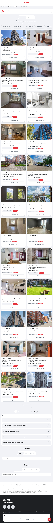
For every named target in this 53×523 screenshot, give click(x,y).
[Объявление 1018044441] (39, 38)
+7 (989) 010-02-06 (39, 120)
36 (34, 411)
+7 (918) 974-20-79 (39, 307)
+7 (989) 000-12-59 (39, 57)
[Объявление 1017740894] (39, 287)
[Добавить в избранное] (24, 31)
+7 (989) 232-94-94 (39, 88)
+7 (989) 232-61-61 (13, 275)
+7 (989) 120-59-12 (13, 120)
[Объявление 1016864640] (13, 318)
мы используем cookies (18, 516)
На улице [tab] (26, 469)
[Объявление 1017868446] (13, 256)
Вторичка (17, 26)
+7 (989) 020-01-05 (13, 337)
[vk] (4, 507)
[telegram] (13, 507)
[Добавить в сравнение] (24, 34)
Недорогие (6, 26)
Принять (27, 519)
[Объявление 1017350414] (39, 226)
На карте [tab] (32, 17)
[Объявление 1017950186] (13, 226)
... (31, 411)
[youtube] (8, 507)
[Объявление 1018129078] (13, 132)
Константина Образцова (9, 474)
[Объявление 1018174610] (39, 69)
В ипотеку (40, 26)
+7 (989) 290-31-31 (13, 151)
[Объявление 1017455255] (13, 380)
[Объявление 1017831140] (39, 256)
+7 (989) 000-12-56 (13, 307)
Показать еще (26, 406)
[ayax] (6, 500)
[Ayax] (26, 2)
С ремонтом (29, 26)
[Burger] (51, 3)
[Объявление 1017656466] (13, 349)
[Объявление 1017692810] (13, 287)
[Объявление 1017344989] (39, 349)
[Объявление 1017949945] (39, 132)
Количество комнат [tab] (30, 453)
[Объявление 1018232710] (13, 38)
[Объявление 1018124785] (13, 100)
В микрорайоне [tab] (35, 469)
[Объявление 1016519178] (39, 194)
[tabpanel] (26, 458)
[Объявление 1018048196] (13, 69)
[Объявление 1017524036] (39, 380)
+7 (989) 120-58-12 (13, 244)
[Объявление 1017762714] (13, 163)
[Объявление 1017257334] (39, 163)
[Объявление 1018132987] (39, 100)
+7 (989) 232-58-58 (39, 244)
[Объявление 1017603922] (39, 318)
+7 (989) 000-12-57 (13, 57)
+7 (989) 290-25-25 (13, 88)
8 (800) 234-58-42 (8, 502)
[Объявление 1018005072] (13, 194)
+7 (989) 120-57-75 (39, 275)
